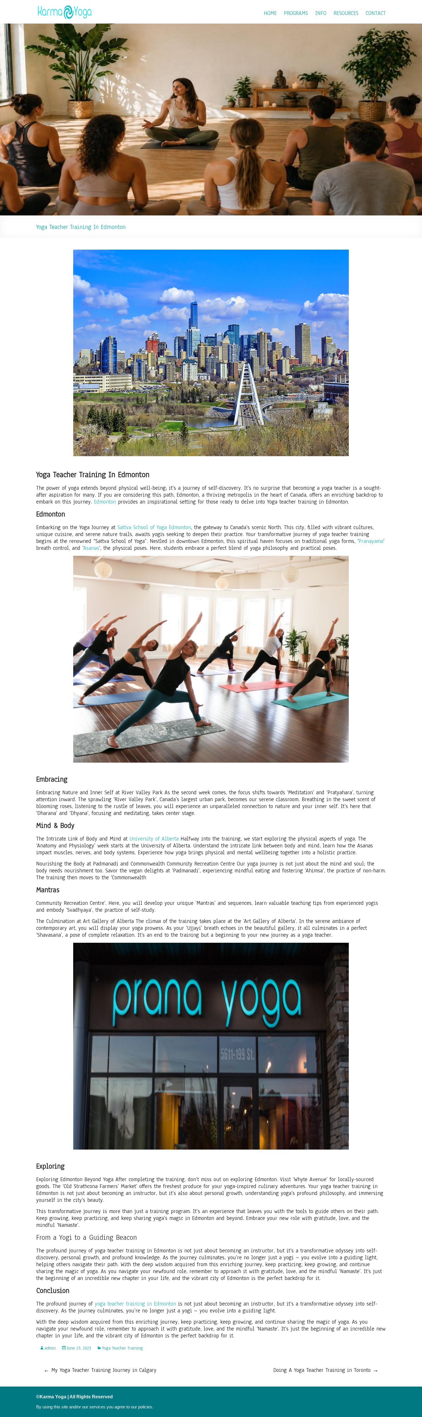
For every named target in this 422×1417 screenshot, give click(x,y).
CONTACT (376, 13)
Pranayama (371, 541)
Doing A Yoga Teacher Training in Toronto (325, 1370)
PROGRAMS (296, 13)
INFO (320, 13)
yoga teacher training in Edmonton (135, 1304)
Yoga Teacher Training (122, 1348)
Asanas (91, 548)
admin (50, 1348)
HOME (270, 13)
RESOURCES (346, 13)
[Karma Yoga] (65, 7)
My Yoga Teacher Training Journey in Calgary (100, 1370)
